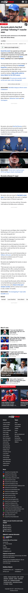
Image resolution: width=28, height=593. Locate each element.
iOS (9, 580)
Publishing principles (15, 580)
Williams (3, 255)
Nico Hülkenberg (7, 461)
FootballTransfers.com (8, 569)
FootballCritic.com (19, 569)
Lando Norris (6, 426)
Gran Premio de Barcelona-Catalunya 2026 (15, 485)
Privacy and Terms (12, 576)
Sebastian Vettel (14, 98)
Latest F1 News (4, 24)
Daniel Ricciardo (5, 51)
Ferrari (16, 430)
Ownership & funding (17, 582)
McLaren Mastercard (19, 434)
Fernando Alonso (7, 451)
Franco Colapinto (7, 430)
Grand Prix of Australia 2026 (11, 472)
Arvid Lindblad (6, 455)
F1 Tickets (6, 584)
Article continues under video (14, 84)
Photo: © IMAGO (4, 21)
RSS (18, 576)
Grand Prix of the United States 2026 (13, 507)
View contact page (6, 563)
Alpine (16, 422)
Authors (5, 576)
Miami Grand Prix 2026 (10, 479)
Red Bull (3, 299)
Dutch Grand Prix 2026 (10, 495)
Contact (22, 576)
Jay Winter (3, 41)
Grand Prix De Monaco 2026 (11, 483)
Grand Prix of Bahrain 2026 (11, 503)
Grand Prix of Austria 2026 (11, 487)
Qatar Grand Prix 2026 (10, 514)
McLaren (8, 255)
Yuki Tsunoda (6, 457)
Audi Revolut (18, 426)
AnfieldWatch (18, 571)
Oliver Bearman (6, 447)
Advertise (6, 578)
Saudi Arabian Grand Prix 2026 (12, 477)
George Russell (6, 446)
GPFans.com (6, 571)
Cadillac (16, 428)
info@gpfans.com (7, 551)
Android (5, 580)
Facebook (11, 578)
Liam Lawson (6, 436)
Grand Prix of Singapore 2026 (12, 505)
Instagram (20, 578)
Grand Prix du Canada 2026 (11, 481)
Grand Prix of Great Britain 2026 (12, 489)
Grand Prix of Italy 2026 (10, 497)
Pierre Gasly (5, 432)
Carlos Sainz (6, 442)
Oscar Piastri (6, 428)
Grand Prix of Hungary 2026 (11, 493)
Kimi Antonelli (6, 444)
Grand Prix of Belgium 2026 (11, 491)
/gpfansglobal (7, 525)
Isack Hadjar (6, 434)
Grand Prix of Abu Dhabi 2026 (12, 516)
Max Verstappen (7, 438)
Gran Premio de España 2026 (11, 499)
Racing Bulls (17, 438)
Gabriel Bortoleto (7, 459)
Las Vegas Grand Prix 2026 (11, 512)
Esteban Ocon (6, 449)
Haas (16, 432)
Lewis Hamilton (12, 299)
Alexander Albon (6, 440)
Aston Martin (21, 299)
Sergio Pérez (6, 465)
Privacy (10, 584)
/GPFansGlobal (7, 531)
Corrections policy (8, 582)
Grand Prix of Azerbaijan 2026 (12, 501)
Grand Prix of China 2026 (11, 474)
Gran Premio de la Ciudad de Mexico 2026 (14, 509)
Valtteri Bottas (6, 463)
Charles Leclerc (6, 424)
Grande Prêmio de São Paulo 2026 (13, 510)
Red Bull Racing (17, 126)
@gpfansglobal (7, 527)
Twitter (15, 578)
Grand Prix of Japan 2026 (11, 476)
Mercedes (17, 436)
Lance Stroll (5, 453)
